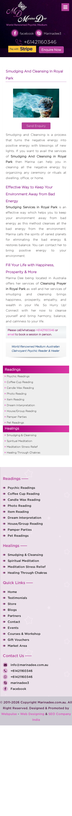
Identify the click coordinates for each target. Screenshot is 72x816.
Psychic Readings (18, 376)
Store (12, 603)
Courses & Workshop (24, 633)
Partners (14, 615)
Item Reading (15, 399)
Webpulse (9, 714)
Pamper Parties (17, 416)
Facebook (18, 688)
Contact (14, 621)
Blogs (12, 609)
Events (13, 627)
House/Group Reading (21, 410)
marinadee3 (19, 682)
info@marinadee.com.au (29, 665)
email (11, 334)
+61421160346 (39, 41)
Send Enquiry (36, 125)
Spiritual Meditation (19, 440)
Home (12, 592)
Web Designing (32, 714)
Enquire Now (51, 49)
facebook (27, 33)
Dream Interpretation (21, 405)
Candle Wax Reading (20, 387)
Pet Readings (15, 422)
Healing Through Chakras (23, 452)
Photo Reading (16, 393)
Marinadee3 (52, 33)
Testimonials (17, 597)
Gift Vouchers (18, 639)
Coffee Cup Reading (20, 381)
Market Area (17, 645)
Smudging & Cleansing (21, 435)
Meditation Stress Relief (22, 446)
